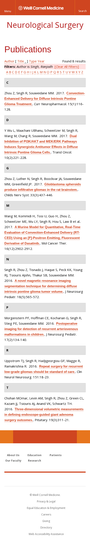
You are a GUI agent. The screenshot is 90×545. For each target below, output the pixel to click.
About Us (13, 455)
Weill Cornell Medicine (45, 479)
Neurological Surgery (45, 25)
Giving (46, 521)
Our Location (6, 436)
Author (9, 61)
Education (35, 455)
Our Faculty (13, 460)
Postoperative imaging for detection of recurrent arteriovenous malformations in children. (41, 329)
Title (20, 61)
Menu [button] (7, 11)
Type (33, 61)
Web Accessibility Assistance (46, 534)
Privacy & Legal (46, 501)
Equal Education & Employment (46, 508)
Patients (56, 455)
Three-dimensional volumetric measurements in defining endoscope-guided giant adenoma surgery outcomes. (43, 414)
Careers (46, 514)
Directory (46, 527)
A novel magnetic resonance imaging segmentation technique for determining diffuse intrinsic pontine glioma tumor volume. (40, 286)
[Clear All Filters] (67, 66)
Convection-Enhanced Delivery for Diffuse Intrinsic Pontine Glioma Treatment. (44, 98)
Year (41, 61)
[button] (82, 7)
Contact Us (83, 436)
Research (34, 460)
